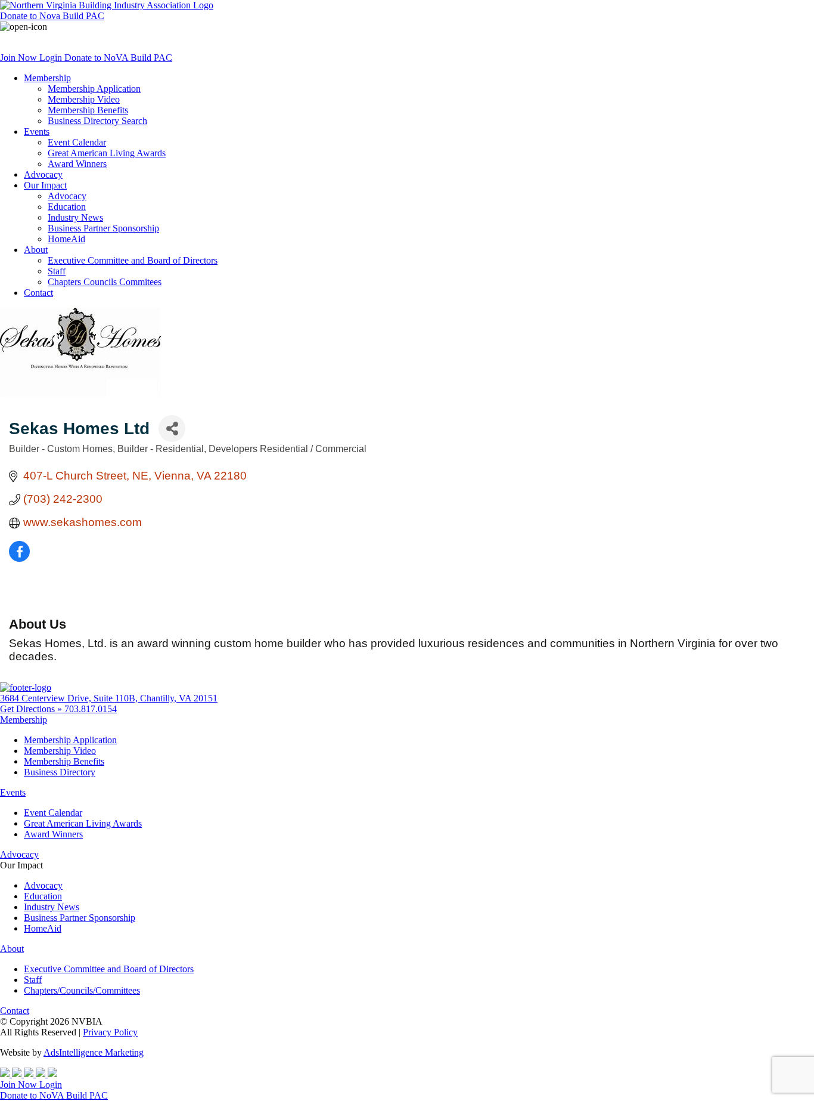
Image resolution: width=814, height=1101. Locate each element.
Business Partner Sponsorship (103, 228)
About (36, 250)
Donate (52, 16)
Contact (38, 292)
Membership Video (84, 99)
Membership (47, 78)
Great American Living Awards (107, 153)
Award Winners (77, 164)
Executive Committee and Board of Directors (133, 260)
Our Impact (45, 185)
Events (36, 131)
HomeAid (66, 239)
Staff (57, 271)
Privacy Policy (110, 1032)
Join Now (19, 57)
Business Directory (59, 772)
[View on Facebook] (19, 558)
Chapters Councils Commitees (104, 282)
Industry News (75, 217)
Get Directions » (32, 709)
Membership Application (94, 88)
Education (67, 207)
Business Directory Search (97, 121)
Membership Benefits (88, 110)
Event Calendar (77, 142)
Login (51, 57)
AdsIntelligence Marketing (94, 1052)
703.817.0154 (90, 709)
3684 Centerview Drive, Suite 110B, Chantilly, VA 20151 (109, 698)
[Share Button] (172, 428)
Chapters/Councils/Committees (82, 990)
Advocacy (43, 174)
